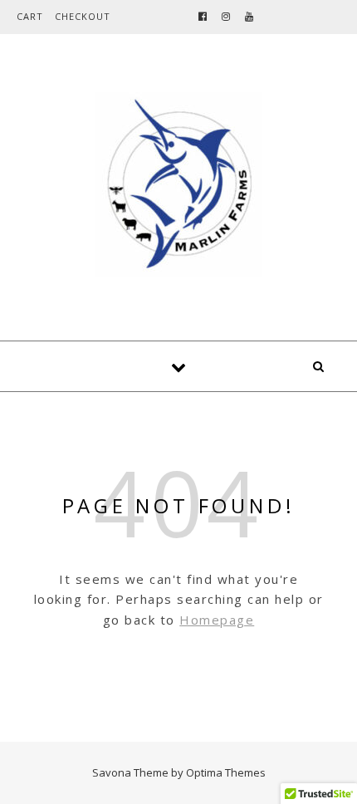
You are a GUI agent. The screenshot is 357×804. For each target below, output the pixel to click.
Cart (30, 16)
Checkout (82, 16)
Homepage (216, 619)
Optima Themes (226, 772)
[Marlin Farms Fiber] (178, 184)
